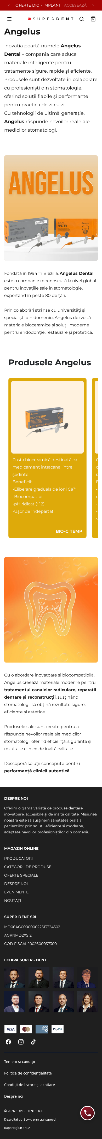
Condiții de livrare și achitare (29, 1084)
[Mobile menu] (9, 19)
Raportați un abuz (17, 1128)
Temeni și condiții (19, 1061)
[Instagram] (21, 1042)
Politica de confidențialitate (28, 1073)
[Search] (81, 19)
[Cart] (93, 19)
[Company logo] (51, 19)
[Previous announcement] (9, 5)
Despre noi (13, 1096)
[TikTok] (33, 1042)
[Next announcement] (93, 5)
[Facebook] (8, 1042)
